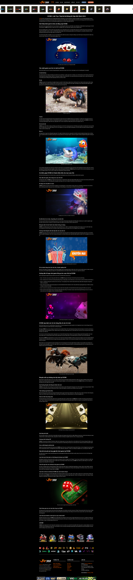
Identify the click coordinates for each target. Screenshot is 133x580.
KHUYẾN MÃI (67, 2)
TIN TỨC (78, 2)
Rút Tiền (69, 563)
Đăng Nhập (69, 566)
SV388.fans (41, 564)
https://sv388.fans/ (88, 563)
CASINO (57, 2)
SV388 (52, 2)
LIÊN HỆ (73, 2)
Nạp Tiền (69, 564)
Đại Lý (68, 568)
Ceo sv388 (69, 570)
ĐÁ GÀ (61, 2)
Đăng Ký (68, 567)
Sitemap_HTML (90, 572)
